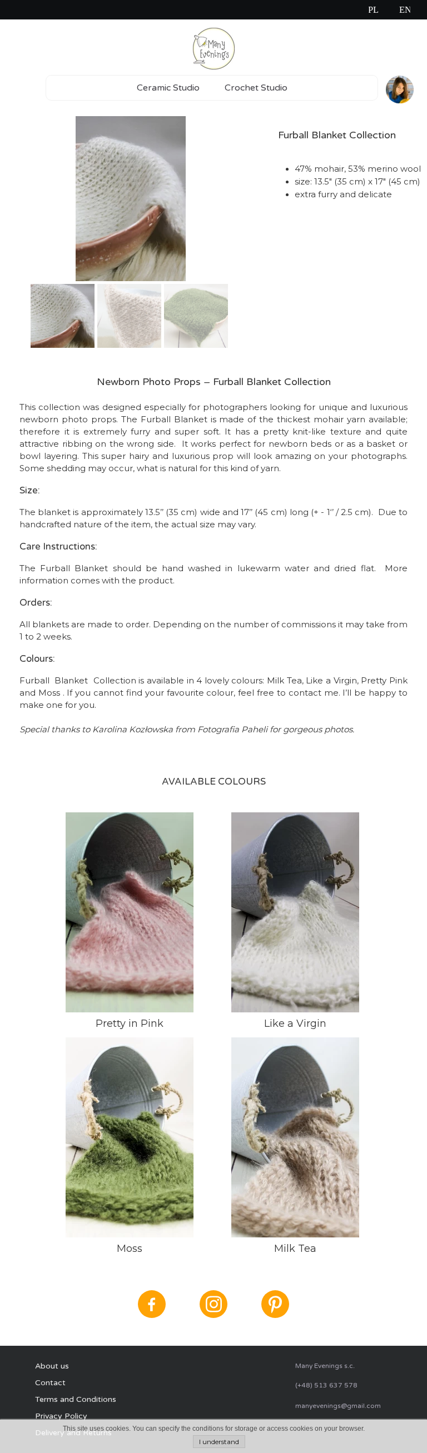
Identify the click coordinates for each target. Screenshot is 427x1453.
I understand (219, 1441)
